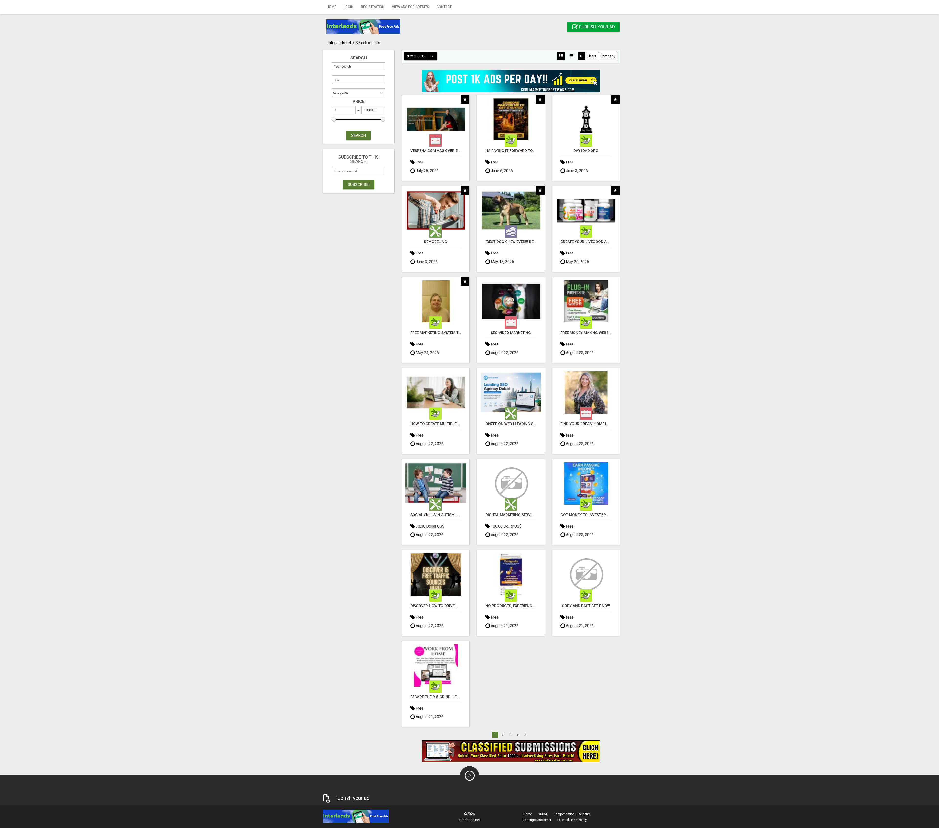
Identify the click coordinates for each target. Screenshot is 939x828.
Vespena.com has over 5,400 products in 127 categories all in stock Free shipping (435, 151)
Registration (373, 7)
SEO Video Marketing (511, 333)
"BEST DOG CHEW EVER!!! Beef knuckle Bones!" (510, 242)
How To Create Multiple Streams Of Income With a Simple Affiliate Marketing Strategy (435, 424)
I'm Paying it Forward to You (510, 151)
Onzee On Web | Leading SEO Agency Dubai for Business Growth (510, 424)
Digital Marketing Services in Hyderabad (510, 515)
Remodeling (435, 242)
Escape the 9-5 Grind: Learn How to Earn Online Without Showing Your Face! (435, 697)
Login (349, 7)
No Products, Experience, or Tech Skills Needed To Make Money (510, 606)
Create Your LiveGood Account (585, 242)
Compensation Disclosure (572, 814)
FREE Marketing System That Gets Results (435, 333)
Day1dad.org (585, 151)
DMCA (542, 814)
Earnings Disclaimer (537, 820)
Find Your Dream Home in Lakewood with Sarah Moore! (585, 424)
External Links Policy (572, 820)
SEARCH (358, 135)
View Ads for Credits (410, 7)
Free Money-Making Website (585, 333)
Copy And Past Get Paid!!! (586, 606)
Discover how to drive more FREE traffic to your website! (435, 606)
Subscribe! (358, 184)
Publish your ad (596, 26)
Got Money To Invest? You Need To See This (585, 515)
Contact (444, 7)
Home (331, 7)
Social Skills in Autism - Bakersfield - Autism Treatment (435, 515)
